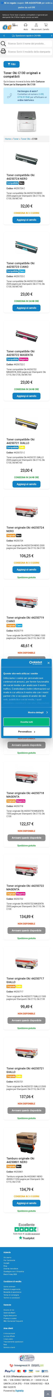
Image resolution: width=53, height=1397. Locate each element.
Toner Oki (25, 139)
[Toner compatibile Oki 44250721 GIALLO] (26, 423)
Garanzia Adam (9, 1313)
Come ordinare (9, 1287)
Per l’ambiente (9, 1260)
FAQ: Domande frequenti (13, 1321)
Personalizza (25, 731)
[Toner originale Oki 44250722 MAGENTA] (26, 870)
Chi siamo (7, 1258)
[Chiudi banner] (49, 663)
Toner (16, 139)
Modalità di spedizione (12, 1292)
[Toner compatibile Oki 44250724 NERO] (26, 159)
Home (8, 139)
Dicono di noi (9, 1310)
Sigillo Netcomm (10, 1316)
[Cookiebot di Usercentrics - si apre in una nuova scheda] (31, 663)
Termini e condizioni (12, 1298)
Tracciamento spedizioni (13, 1342)
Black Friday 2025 (10, 1274)
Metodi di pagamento (12, 1289)
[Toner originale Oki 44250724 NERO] (26, 511)
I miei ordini (8, 1339)
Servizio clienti (9, 1347)
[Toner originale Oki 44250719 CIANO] (26, 601)
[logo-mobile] (7, 27)
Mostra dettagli (36, 712)
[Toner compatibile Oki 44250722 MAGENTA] (26, 335)
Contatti (6, 1263)
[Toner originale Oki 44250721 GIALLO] (26, 1052)
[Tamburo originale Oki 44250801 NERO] (26, 1142)
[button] (15, 25)
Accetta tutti (26, 721)
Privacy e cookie (10, 1318)
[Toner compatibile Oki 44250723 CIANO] (26, 247)
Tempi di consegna (11, 1295)
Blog (5, 1266)
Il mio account (9, 1333)
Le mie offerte (9, 1336)
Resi (5, 1345)
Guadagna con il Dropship (14, 1271)
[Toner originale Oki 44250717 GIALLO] (26, 962)
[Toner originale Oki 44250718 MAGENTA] (26, 777)
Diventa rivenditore (11, 1269)
